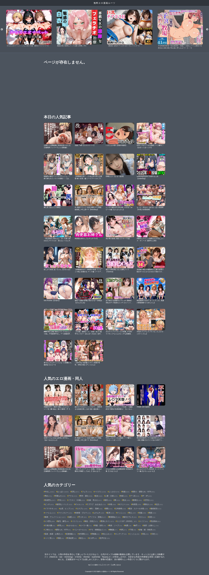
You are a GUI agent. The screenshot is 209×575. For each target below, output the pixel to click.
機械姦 (113, 530)
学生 (61, 500)
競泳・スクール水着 (138, 508)
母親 (60, 538)
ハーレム (50, 513)
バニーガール (80, 530)
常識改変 (72, 538)
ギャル (79, 504)
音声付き (105, 538)
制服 (125, 492)
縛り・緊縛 (96, 508)
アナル (72, 496)
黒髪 (152, 513)
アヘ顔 (134, 496)
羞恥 (108, 508)
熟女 (126, 500)
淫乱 (145, 534)
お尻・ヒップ (67, 508)
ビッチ (49, 504)
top (89, 565)
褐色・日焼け (91, 521)
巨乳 (75, 492)
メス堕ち (50, 521)
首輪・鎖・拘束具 (147, 530)
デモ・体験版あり (98, 530)
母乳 (123, 530)
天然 (154, 534)
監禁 (110, 513)
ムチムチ (98, 513)
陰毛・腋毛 (63, 521)
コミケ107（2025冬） (127, 521)
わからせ (72, 525)
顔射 (152, 517)
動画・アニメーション (55, 517)
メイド (144, 521)
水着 (112, 504)
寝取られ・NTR (63, 530)
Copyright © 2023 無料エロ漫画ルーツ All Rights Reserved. (104, 571)
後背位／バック (64, 504)
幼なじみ (107, 534)
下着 (133, 530)
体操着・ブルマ (83, 513)
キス (142, 517)
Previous (2, 29)
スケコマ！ (107, 565)
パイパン (77, 521)
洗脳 (142, 513)
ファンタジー (65, 513)
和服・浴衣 (100, 525)
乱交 (159, 504)
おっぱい (63, 492)
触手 (137, 525)
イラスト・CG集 (76, 500)
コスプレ (82, 508)
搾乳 (61, 525)
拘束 (123, 496)
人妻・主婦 (111, 496)
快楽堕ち (50, 500)
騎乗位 (137, 500)
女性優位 (84, 534)
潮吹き (148, 504)
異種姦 (95, 534)
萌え (132, 513)
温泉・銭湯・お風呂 (54, 534)
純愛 (128, 525)
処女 (98, 496)
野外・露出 (86, 496)
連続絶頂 (156, 508)
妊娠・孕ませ (95, 500)
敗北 (82, 538)
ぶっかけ (114, 492)
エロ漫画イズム (97, 565)
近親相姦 (71, 534)
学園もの (60, 496)
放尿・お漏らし (150, 525)
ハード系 (50, 538)
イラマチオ (51, 508)
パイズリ (100, 492)
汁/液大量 (50, 525)
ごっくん (134, 534)
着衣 (108, 500)
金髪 (72, 517)
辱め (48, 496)
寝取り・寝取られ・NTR (143, 492)
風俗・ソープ (115, 525)
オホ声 (93, 538)
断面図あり (114, 517)
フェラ (87, 492)
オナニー (124, 504)
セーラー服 (86, 525)
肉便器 (136, 504)
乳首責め (155, 521)
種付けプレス (130, 517)
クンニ (121, 513)
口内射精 (120, 508)
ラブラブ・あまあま (96, 504)
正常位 (149, 500)
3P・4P (147, 496)
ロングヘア (121, 534)
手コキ (82, 517)
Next (207, 29)
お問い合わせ (116, 565)
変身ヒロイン (107, 521)
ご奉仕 (49, 530)
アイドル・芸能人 (97, 517)
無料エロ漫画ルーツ (104, 3)
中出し (49, 492)
